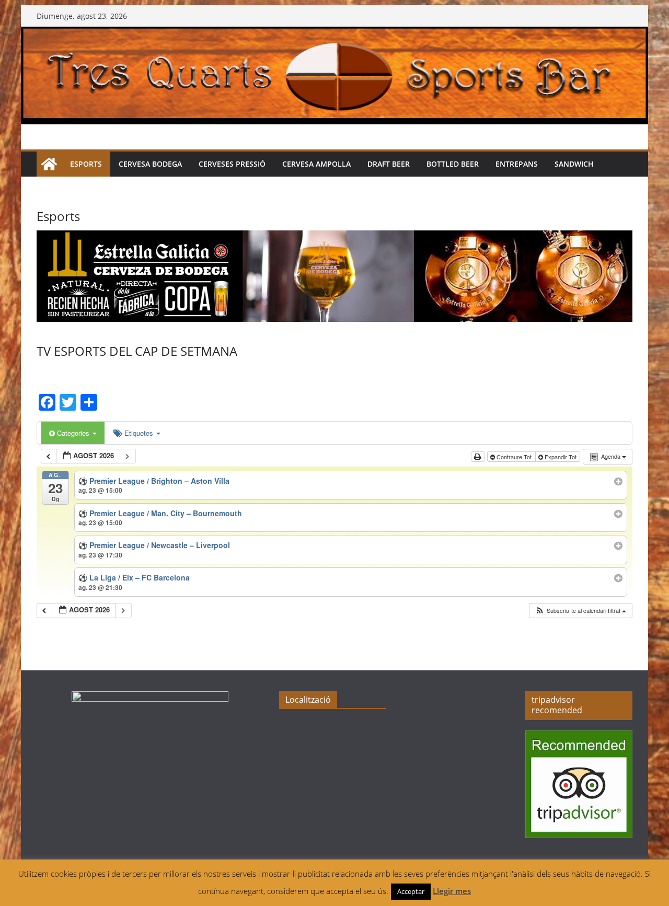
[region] (334, 276)
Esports (86, 164)
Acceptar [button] (410, 891)
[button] (580, 610)
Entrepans (516, 164)
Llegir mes (452, 891)
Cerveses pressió (232, 164)
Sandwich (574, 164)
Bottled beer (452, 164)
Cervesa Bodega (150, 164)
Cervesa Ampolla (316, 164)
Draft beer (388, 164)
